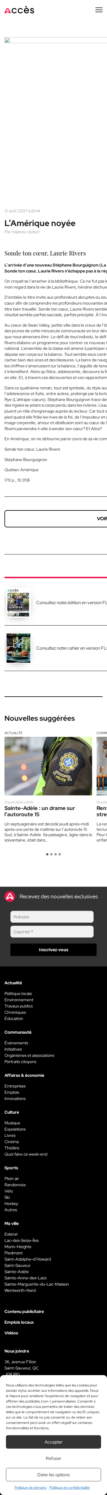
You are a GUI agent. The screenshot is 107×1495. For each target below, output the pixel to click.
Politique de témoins (30, 1487)
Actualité (13, 733)
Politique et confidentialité (69, 1487)
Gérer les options (53, 1475)
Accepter (53, 1442)
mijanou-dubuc (26, 231)
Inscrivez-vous (53, 949)
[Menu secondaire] (99, 9)
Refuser (53, 1458)
